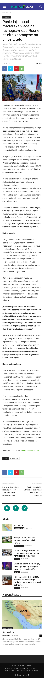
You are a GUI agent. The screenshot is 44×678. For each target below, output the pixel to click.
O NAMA (34, 668)
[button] (4, 6)
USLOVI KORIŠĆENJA (12, 671)
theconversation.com (30, 450)
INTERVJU (30, 666)
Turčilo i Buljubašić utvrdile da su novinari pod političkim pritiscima (33, 491)
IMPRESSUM (25, 671)
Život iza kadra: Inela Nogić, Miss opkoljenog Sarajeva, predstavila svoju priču (27, 566)
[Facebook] (4, 68)
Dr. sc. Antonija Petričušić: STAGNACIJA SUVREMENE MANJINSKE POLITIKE (26, 553)
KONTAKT (35, 671)
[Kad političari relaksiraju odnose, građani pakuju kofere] (7, 539)
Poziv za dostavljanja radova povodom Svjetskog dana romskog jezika (10, 491)
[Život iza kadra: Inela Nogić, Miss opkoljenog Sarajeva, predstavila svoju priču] (7, 566)
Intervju (17, 559)
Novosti (17, 572)
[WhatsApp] (21, 68)
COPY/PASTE (6, 13)
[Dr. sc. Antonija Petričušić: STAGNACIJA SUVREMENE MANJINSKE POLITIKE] (7, 552)
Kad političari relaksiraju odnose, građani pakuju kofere (25, 540)
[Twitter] (10, 68)
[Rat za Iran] (7, 527)
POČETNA (12, 666)
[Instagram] (16, 508)
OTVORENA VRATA (11, 668)
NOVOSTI (21, 666)
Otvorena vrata (19, 528)
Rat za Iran (19, 525)
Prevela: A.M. (14, 458)
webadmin (6, 635)
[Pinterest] (16, 68)
